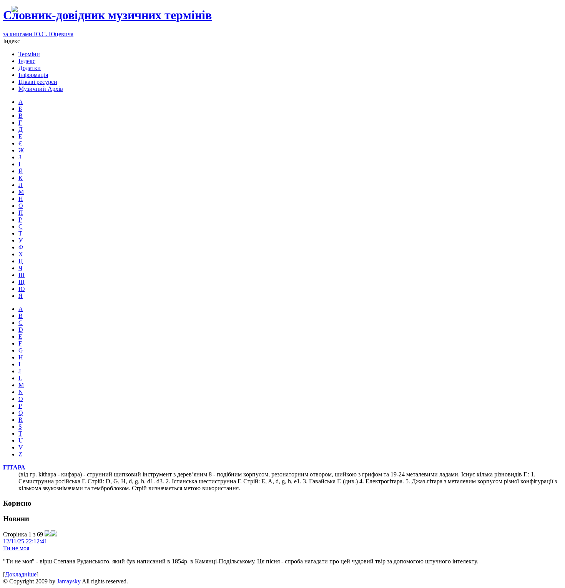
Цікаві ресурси (37, 82)
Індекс (26, 61)
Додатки (29, 68)
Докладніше (21, 574)
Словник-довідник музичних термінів (107, 15)
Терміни (29, 54)
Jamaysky (69, 581)
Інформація (33, 75)
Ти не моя (16, 548)
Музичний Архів (40, 88)
